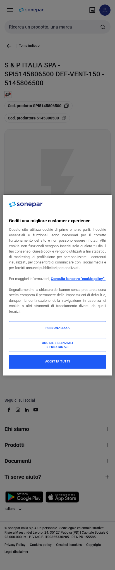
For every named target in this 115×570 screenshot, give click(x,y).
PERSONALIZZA (57, 328)
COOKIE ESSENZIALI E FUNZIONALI (57, 345)
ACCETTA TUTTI (57, 362)
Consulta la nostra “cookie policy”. (78, 279)
